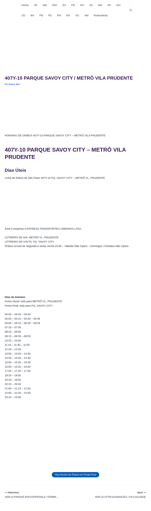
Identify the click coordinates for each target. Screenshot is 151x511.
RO (68, 15)
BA (32, 15)
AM (86, 15)
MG (45, 5)
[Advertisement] (75, 42)
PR (73, 5)
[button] (130, 10)
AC (77, 15)
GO (118, 5)
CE (23, 15)
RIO (54, 5)
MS (100, 5)
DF (109, 5)
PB (41, 15)
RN (59, 15)
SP (35, 5)
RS (82, 5)
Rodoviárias (101, 15)
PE (50, 15)
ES (64, 5)
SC (91, 5)
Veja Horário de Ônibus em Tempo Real (75, 474)
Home (25, 5)
